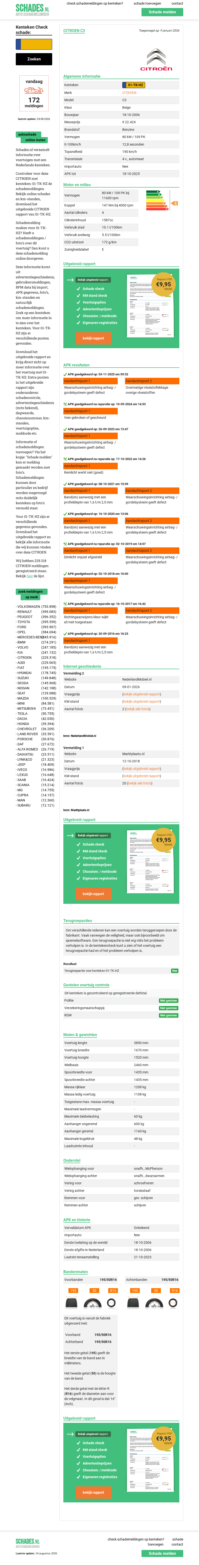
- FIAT (34, 668)
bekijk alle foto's (137, 709)
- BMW (34, 642)
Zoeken (34, 59)
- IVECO (34, 770)
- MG (34, 790)
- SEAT (34, 693)
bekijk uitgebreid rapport (142, 694)
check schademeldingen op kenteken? (95, 3)
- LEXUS (34, 775)
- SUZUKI (34, 678)
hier (30, 576)
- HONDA (34, 724)
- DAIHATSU (34, 754)
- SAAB (34, 780)
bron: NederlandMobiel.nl (79, 736)
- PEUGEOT (34, 617)
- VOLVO (34, 647)
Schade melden (162, 12)
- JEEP (34, 764)
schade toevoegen (147, 3)
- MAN (34, 800)
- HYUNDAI (34, 673)
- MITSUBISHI (34, 708)
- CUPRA (34, 795)
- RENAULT (34, 612)
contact (177, 3)
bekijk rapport (93, 338)
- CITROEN (34, 657)
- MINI (34, 703)
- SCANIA (34, 785)
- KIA (34, 652)
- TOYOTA (34, 622)
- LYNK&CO (34, 759)
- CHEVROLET (34, 729)
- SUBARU (34, 805)
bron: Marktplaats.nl (76, 810)
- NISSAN (34, 688)
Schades (32, 9)
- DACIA (34, 719)
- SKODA (34, 683)
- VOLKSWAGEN (34, 607)
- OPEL (34, 632)
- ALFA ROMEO (34, 749)
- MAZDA (34, 698)
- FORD (34, 627)
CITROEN (129, 93)
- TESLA (34, 714)
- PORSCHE (34, 739)
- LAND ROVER (34, 734)
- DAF (34, 744)
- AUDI (34, 663)
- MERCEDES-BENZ (34, 637)
